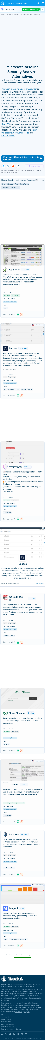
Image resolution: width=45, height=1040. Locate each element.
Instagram (38, 1007)
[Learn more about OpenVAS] (5, 269)
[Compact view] (39, 180)
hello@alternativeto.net (9, 1005)
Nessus (35, 129)
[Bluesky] (14, 1034)
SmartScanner (8, 135)
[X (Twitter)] (6, 1034)
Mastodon (17, 1007)
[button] (25, 269)
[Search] (38, 3)
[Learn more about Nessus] (5, 348)
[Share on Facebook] (3, 166)
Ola (16, 989)
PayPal (26, 1012)
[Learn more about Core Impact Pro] (5, 597)
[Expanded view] (37, 180)
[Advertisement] (22, 38)
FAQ (2, 1014)
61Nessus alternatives (9, 369)
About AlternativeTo (8, 1024)
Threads (31, 1007)
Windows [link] (10, 184)
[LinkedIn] (26, 1034)
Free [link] (16, 184)
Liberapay (18, 1012)
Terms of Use (5, 1017)
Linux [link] (3, 184)
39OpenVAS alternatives (10, 288)
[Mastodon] (10, 1034)
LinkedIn (6, 1010)
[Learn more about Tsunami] (5, 784)
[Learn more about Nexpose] (5, 834)
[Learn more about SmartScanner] (5, 713)
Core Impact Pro (21, 132)
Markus (23, 989)
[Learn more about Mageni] (5, 908)
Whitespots (6, 132)
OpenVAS (5, 124)
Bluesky (24, 1007)
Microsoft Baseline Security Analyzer (19, 88)
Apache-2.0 (20, 803)
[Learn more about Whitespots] (5, 467)
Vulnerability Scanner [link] (9, 187)
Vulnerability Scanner (10, 301)
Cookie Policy (6, 1022)
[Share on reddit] (13, 166)
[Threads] (18, 1034)
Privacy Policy (6, 1019)
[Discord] (2, 1034)
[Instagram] (22, 1034)
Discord (26, 1005)
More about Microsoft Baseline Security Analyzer (21, 158)
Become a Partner (7, 1027)
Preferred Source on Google (11, 1029)
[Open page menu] (43, 3)
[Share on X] (8, 166)
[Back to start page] (3, 3)
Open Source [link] (24, 184)
